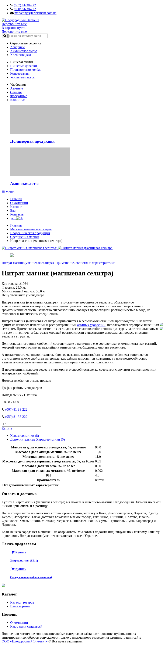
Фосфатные (18, 96)
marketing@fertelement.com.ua (35, 13)
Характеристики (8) (24, 435)
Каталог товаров (22, 602)
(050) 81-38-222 (25, 9)
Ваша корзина (20, 606)
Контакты (17, 214)
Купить (7, 428)
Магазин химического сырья (31, 229)
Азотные (16, 88)
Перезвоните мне (14, 24)
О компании (19, 203)
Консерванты (20, 73)
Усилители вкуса (22, 77)
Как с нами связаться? (26, 626)
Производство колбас (25, 69)
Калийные (17, 100)
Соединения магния (24, 237)
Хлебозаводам (20, 55)
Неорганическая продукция (30, 233)
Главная (16, 199)
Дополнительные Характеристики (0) (37, 439)
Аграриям (17, 47)
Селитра (16, 92)
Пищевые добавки (23, 66)
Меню (9, 192)
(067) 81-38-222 (25, 5)
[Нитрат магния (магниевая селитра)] (30, 248)
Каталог (16, 206)
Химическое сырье (23, 51)
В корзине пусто (13, 28)
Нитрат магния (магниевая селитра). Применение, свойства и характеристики (58, 263)
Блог (13, 210)
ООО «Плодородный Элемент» (25, 641)
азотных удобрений (91, 325)
